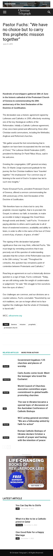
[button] (49, 12)
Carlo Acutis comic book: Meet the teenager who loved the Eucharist (33, 376)
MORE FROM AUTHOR (30, 353)
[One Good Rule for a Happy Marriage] (8, 536)
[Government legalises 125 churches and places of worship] (9, 363)
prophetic (32, 324)
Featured (7, 380)
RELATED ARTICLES (10, 353)
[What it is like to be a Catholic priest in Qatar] (8, 522)
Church (6, 366)
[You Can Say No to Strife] (8, 507)
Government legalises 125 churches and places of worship (31, 363)
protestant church (10, 328)
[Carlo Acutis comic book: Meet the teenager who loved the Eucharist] (9, 376)
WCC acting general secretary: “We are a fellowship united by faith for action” (33, 421)
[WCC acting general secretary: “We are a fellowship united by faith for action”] (9, 421)
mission (23, 324)
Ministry (19, 525)
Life (5, 408)
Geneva (14, 324)
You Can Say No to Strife (28, 505)
